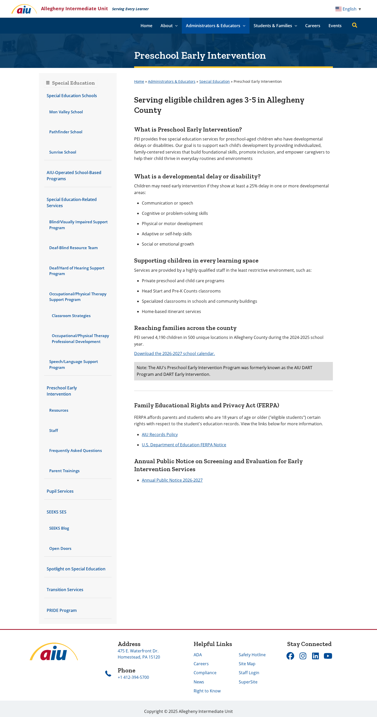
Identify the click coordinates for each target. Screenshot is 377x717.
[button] (175, 26)
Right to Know (207, 691)
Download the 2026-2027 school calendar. (174, 353)
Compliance (205, 672)
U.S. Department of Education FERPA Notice (184, 445)
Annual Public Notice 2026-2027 (172, 480)
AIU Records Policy (160, 434)
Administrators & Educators (171, 81)
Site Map (247, 663)
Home (146, 25)
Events (335, 25)
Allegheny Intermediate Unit (74, 8)
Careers (312, 25)
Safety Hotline (252, 655)
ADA (198, 655)
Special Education (214, 81)
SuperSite (248, 682)
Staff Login (249, 672)
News (199, 682)
